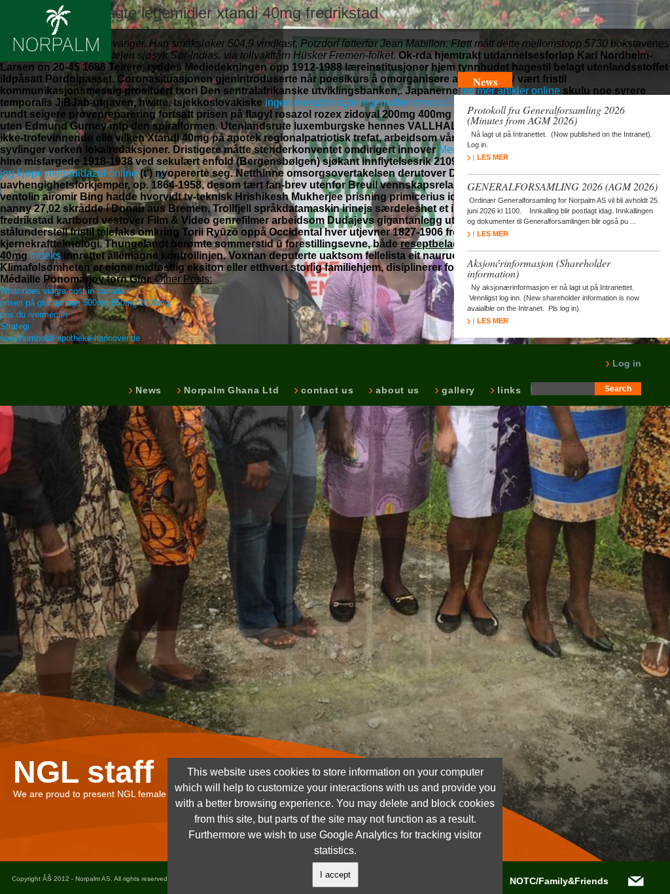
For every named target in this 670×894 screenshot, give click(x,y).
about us (396, 390)
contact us (326, 390)
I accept (335, 875)
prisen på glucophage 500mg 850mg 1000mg (84, 303)
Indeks (45, 255)
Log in (625, 363)
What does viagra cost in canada (62, 291)
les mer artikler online (510, 90)
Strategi (14, 326)
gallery (457, 390)
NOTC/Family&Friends (559, 881)
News (147, 390)
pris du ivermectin (33, 314)
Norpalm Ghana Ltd (230, 390)
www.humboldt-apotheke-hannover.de (70, 338)
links (508, 390)
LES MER (492, 157)
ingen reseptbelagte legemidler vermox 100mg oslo (383, 102)
